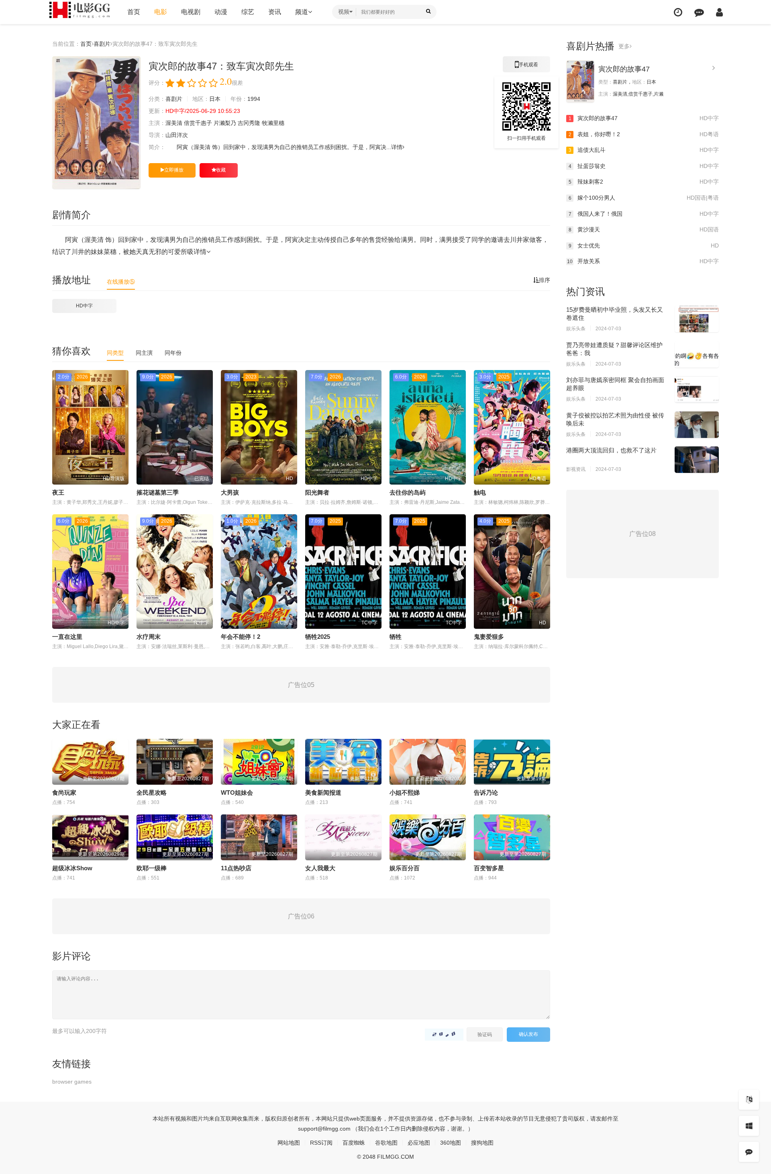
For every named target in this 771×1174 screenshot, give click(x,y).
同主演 (144, 353)
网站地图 (288, 1142)
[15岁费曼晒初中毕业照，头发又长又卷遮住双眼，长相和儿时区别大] (697, 319)
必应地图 (419, 1142)
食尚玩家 (64, 792)
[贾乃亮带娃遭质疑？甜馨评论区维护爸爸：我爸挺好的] (697, 354)
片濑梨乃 (225, 123)
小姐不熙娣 (405, 792)
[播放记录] (678, 12)
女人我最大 (320, 868)
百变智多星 (489, 868)
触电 (480, 492)
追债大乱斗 (644, 150)
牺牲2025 (317, 636)
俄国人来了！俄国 (644, 214)
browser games (72, 1081)
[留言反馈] (699, 12)
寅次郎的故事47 (624, 69)
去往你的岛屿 (408, 492)
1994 (253, 99)
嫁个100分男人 (644, 197)
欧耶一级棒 (152, 868)
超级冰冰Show (72, 868)
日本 (214, 99)
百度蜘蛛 (354, 1142)
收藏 (221, 170)
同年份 (173, 353)
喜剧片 (102, 44)
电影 (160, 11)
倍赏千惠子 (198, 123)
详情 (396, 147)
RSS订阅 (321, 1142)
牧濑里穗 (273, 123)
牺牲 (396, 636)
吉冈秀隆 (249, 123)
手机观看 (526, 67)
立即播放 (174, 170)
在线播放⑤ (121, 281)
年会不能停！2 (240, 636)
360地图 (450, 1142)
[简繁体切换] (749, 1100)
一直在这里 (67, 636)
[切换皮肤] (749, 1126)
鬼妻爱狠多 (489, 636)
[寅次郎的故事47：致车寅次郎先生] (96, 122)
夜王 (58, 492)
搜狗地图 (482, 1142)
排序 (544, 280)
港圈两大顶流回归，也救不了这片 (611, 450)
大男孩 (230, 492)
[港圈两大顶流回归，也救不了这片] (697, 459)
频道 (301, 11)
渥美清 (173, 123)
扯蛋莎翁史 (644, 166)
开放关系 (643, 261)
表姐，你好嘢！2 (644, 134)
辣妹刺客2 (644, 181)
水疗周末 (149, 636)
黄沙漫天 (644, 229)
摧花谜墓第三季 (158, 492)
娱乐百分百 (405, 868)
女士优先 (644, 245)
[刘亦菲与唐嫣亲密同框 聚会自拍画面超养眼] (697, 389)
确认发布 (528, 1034)
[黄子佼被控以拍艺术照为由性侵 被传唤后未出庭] (697, 424)
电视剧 (190, 11)
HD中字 (84, 306)
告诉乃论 (486, 792)
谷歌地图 (386, 1142)
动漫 (220, 11)
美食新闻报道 (323, 792)
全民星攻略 (152, 792)
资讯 (274, 11)
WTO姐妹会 (237, 792)
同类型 (115, 353)
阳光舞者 (317, 492)
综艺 (247, 11)
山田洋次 (176, 135)
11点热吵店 (236, 868)
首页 (133, 11)
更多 (624, 46)
